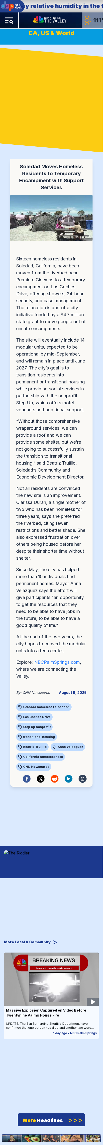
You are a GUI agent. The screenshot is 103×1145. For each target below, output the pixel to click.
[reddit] (55, 779)
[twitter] (41, 779)
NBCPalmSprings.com (57, 662)
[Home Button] (50, 20)
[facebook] (27, 779)
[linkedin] (69, 779)
